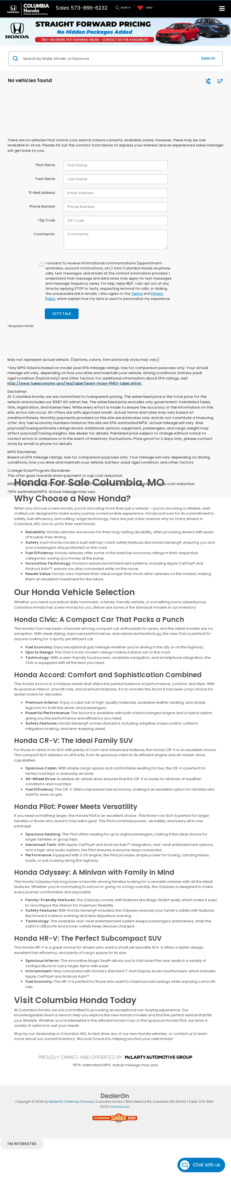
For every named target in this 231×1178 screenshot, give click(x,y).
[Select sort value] (218, 81)
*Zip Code (46, 220)
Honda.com (120, 1106)
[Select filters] (208, 80)
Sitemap (72, 1101)
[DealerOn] (115, 1095)
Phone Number (42, 206)
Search (208, 58)
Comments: (44, 234)
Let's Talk (61, 313)
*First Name (45, 165)
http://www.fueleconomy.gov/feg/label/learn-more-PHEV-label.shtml (74, 383)
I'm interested (22, 1143)
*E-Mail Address (41, 192)
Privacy (87, 1101)
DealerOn (56, 1101)
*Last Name (45, 178)
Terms (137, 293)
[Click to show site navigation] (222, 8)
